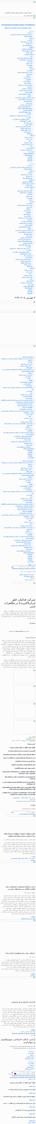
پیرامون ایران (27, 77)
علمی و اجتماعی (28, 142)
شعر (30, 141)
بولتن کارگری (28, 52)
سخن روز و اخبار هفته (26, 41)
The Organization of (7, 25)
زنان (31, 56)
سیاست (32, 68)
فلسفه (29, 95)
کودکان (30, 67)
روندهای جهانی (27, 81)
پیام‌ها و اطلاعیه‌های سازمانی (24, 108)
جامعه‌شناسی (28, 385)
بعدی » (14, 797)
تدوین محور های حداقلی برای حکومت (19, 115)
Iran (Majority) (30, 25)
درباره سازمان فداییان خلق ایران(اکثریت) (21, 34)
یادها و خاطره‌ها (28, 101)
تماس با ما (31, 151)
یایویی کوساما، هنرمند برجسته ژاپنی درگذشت (23, 764)
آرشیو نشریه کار (28, 122)
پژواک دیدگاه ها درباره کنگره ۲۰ (21, 119)
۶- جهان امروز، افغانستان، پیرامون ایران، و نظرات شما (19, 423)
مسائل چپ (29, 70)
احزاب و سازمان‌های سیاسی (24, 72)
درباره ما (30, 32)
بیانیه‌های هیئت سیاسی (26, 104)
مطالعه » (32, 916)
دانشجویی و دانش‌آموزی (25, 59)
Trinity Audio (19, 631)
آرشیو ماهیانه (30, 1056)
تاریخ (31, 146)
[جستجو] (12, 812)
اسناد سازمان (28, 124)
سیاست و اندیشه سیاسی (25, 90)
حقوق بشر (29, 65)
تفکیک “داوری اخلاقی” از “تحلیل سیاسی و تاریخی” (22, 747)
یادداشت (30, 40)
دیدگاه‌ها (31, 47)
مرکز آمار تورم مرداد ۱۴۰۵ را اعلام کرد (25, 761)
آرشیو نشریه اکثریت (25, 128)
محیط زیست (27, 83)
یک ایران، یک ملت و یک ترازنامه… (23, 1002)
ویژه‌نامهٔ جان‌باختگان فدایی (25, 99)
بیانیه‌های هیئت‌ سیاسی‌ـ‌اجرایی (27, 814)
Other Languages (28, 153)
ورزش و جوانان (28, 137)
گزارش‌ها (30, 61)
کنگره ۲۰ (28, 117)
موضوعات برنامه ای (27, 88)
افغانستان (28, 79)
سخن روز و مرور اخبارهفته (28, 918)
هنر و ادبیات (29, 139)
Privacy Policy (28, 36)
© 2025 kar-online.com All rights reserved (22, 1077)
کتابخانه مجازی (30, 148)
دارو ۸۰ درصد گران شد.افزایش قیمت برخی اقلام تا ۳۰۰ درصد (19, 757)
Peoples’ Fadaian (19, 25)
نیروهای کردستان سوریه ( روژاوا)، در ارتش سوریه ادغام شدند (19, 754)
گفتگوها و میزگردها (27, 49)
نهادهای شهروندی (29, 54)
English (30, 157)
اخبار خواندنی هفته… (26, 144)
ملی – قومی (29, 63)
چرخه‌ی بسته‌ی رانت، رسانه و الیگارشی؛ (24, 768)
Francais (29, 159)
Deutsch (29, 160)
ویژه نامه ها (29, 43)
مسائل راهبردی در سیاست (25, 85)
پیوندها (32, 1055)
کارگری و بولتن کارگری (28, 50)
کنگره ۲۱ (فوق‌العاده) (25, 121)
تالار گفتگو (29, 133)
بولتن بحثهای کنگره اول (25, 112)
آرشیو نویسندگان (29, 1058)
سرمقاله (31, 38)
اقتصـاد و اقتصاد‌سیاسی (25, 94)
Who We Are (28, 155)
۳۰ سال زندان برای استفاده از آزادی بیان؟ (20, 953)
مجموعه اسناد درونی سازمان (23, 126)
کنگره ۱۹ (28, 113)
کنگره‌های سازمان (27, 110)
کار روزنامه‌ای (27, 131)
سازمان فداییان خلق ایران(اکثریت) (24, 97)
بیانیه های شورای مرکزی (24, 106)
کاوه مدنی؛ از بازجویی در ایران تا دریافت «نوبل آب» (21, 751)
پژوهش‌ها (29, 86)
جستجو (33, 566)
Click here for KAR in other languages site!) (18, 28)
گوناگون (32, 135)
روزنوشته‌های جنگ (27, 45)
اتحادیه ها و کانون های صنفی (24, 58)
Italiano (30, 456)
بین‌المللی (28, 76)
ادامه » (33, 856)
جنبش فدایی (29, 103)
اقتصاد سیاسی (28, 92)
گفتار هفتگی (29, 367)
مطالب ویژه (30, 457)
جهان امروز (29, 74)
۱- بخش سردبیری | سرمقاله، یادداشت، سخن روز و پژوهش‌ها (17, 358)
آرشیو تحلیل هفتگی (26, 130)
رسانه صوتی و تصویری (26, 150)
